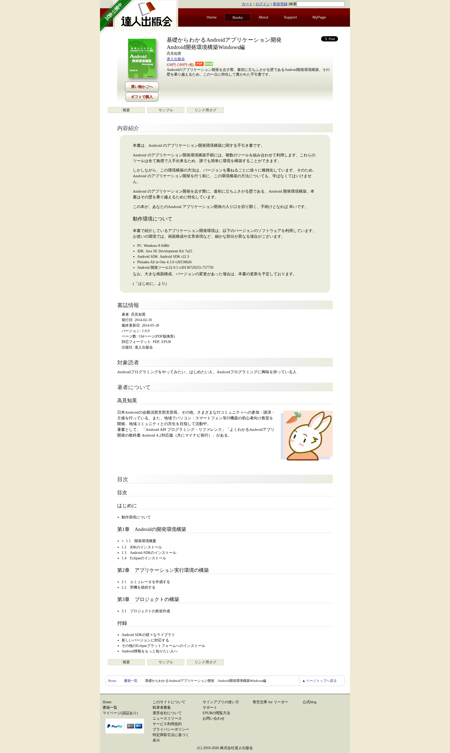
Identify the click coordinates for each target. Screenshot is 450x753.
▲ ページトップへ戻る (319, 681)
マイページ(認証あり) (120, 713)
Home (212, 17)
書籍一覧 (131, 681)
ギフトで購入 (142, 97)
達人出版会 (176, 59)
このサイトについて (169, 702)
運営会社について (167, 713)
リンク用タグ (205, 110)
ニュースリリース (167, 718)
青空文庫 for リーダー (270, 702)
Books (238, 17)
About (263, 17)
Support (290, 17)
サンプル (166, 110)
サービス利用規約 (167, 724)
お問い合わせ (213, 718)
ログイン (262, 4)
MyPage (319, 17)
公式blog (309, 702)
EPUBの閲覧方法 (216, 713)
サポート (210, 707)
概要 (126, 110)
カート (247, 4)
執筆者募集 (162, 707)
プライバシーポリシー (171, 729)
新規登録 (280, 4)
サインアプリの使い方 (221, 702)
